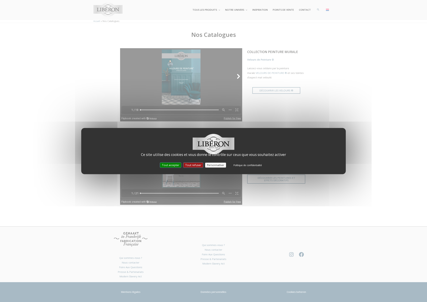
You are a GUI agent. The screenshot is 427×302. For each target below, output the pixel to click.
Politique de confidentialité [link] (247, 165)
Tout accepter (170, 165)
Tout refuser (193, 165)
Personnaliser (215, 165)
